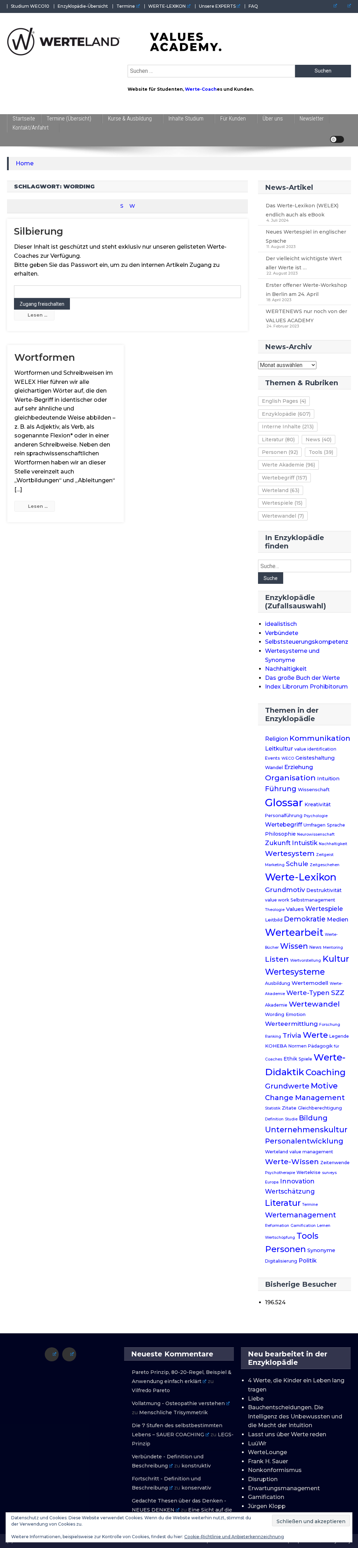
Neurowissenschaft (316, 834)
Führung (280, 789)
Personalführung (283, 815)
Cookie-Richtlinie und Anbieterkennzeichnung (234, 1536)
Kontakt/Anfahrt (31, 127)
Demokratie (304, 919)
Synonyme (321, 1250)
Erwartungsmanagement (284, 1488)
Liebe (256, 1398)
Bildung (313, 1118)
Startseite (24, 118)
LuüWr (257, 1443)
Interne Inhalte (288, 426)
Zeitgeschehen (324, 865)
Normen (297, 1046)
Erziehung (298, 766)
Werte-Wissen (292, 1161)
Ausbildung (277, 983)
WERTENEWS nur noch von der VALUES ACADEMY (306, 316)
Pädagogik (320, 1046)
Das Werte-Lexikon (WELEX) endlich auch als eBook (302, 210)
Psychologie (316, 816)
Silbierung (38, 231)
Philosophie (280, 834)
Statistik (272, 1108)
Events (272, 758)
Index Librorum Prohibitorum (306, 686)
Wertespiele (282, 503)
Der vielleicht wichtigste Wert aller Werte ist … (304, 263)
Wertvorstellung (305, 960)
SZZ (337, 993)
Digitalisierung (281, 1261)
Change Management (305, 1097)
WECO (287, 758)
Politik (308, 1260)
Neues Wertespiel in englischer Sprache (306, 236)
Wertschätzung (290, 1191)
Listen (277, 958)
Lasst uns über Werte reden (287, 1434)
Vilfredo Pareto (151, 1390)
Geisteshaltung (315, 758)
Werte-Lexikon (300, 877)
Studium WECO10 (30, 6)
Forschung (329, 1024)
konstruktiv (196, 1466)
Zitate (289, 1108)
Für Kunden (233, 118)
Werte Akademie (288, 465)
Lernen (323, 1225)
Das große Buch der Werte (302, 678)
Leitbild (273, 919)
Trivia (291, 1035)
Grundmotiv (285, 890)
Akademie (276, 1005)
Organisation (290, 777)
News (318, 439)
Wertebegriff (284, 478)
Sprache (336, 825)
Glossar (284, 802)
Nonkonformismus (275, 1470)
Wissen (294, 946)
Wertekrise (308, 1172)
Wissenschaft (314, 789)
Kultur (335, 959)
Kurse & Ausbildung (130, 118)
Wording (274, 1014)
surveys (329, 1172)
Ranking (273, 1036)
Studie (291, 1119)
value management (311, 1151)
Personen (280, 452)
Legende (339, 1036)
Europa (272, 1182)
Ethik (290, 1059)
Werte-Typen (308, 992)
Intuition (328, 778)
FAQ (253, 6)
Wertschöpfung (280, 1237)
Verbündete (281, 633)
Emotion (296, 1014)
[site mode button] (337, 139)
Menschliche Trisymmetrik (173, 1412)
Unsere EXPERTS (217, 6)
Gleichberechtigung (320, 1108)
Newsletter (312, 118)
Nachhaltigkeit (286, 668)
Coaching (326, 1072)
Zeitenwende (335, 1162)
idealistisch (281, 624)
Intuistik (304, 842)
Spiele (305, 1059)
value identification (315, 749)
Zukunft (278, 842)
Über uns (273, 118)
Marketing (275, 865)
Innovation (297, 1181)
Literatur (278, 439)
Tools (321, 452)
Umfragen (314, 825)
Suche (271, 578)
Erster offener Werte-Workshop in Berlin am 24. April (306, 289)
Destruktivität (324, 890)
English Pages (284, 401)
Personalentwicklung (304, 1140)
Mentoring (333, 947)
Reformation (277, 1225)
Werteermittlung (291, 1023)
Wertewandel (283, 516)
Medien (337, 919)
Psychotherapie (280, 1172)
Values (295, 909)
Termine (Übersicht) (68, 118)
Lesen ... (37, 315)
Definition (274, 1119)
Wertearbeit (294, 932)
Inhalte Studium (186, 118)
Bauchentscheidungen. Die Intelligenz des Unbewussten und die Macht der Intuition (295, 1416)
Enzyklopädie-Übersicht (83, 6)
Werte (315, 1035)
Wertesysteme (295, 972)
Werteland (280, 490)
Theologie (275, 909)
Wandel (274, 767)
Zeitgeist (325, 854)
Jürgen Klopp (267, 1506)
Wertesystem (290, 853)
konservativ (196, 1488)
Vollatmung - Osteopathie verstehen (178, 1403)
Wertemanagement (300, 1215)
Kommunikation (319, 738)
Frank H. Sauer (268, 1461)
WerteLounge (267, 1452)
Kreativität (318, 804)
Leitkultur (279, 748)
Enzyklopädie (286, 414)
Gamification (303, 1225)
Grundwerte (287, 1086)
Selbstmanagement (313, 900)
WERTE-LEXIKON (167, 6)
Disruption (263, 1479)
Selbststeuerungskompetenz (306, 641)
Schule (297, 864)
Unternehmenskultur (306, 1129)
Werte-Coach (201, 89)
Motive (324, 1086)
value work (277, 900)
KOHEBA (276, 1046)
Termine (125, 6)
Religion (276, 738)
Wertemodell (310, 983)
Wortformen (44, 357)
